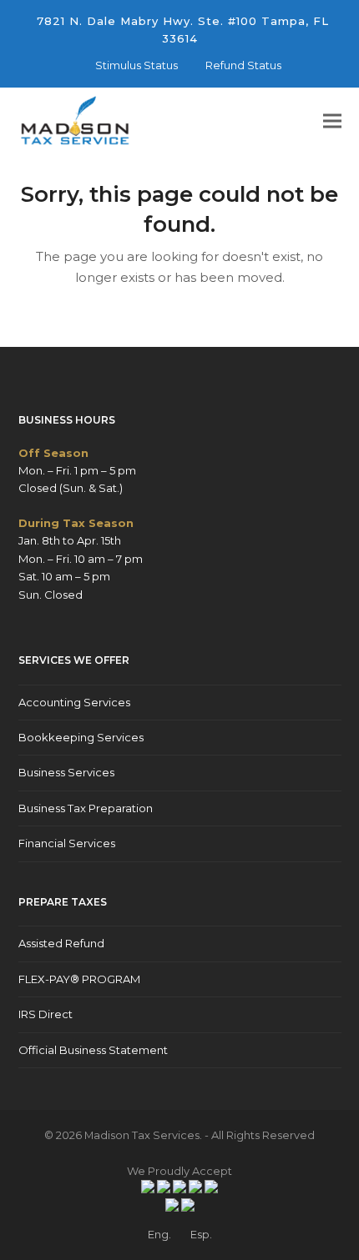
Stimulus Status (136, 65)
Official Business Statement (93, 1050)
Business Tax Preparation (85, 808)
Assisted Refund (61, 943)
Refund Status (243, 65)
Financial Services (66, 843)
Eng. (159, 1234)
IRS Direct (45, 1014)
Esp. (201, 1234)
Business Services (66, 772)
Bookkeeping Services (81, 737)
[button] (332, 121)
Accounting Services (74, 702)
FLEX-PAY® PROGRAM (79, 979)
